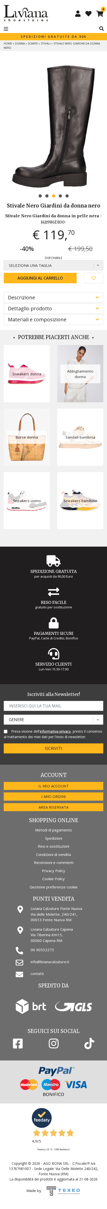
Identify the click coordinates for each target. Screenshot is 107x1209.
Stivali (46, 43)
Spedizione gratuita (53, 571)
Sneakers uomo (27, 500)
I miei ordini (53, 796)
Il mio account (53, 785)
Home (8, 43)
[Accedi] (78, 13)
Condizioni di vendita (53, 854)
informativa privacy (55, 731)
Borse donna (27, 437)
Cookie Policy (53, 878)
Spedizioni (53, 838)
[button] (40, 196)
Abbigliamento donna (80, 373)
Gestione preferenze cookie (54, 886)
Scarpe (33, 43)
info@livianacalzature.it (50, 961)
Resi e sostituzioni (53, 846)
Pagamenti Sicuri (53, 633)
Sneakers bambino (80, 500)
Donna (20, 43)
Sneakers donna (26, 373)
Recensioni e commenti (53, 862)
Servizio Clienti (53, 664)
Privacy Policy (53, 870)
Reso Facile (53, 602)
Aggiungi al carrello (40, 278)
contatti (37, 973)
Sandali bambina (80, 437)
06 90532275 (42, 949)
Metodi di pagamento (53, 829)
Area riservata (53, 807)
